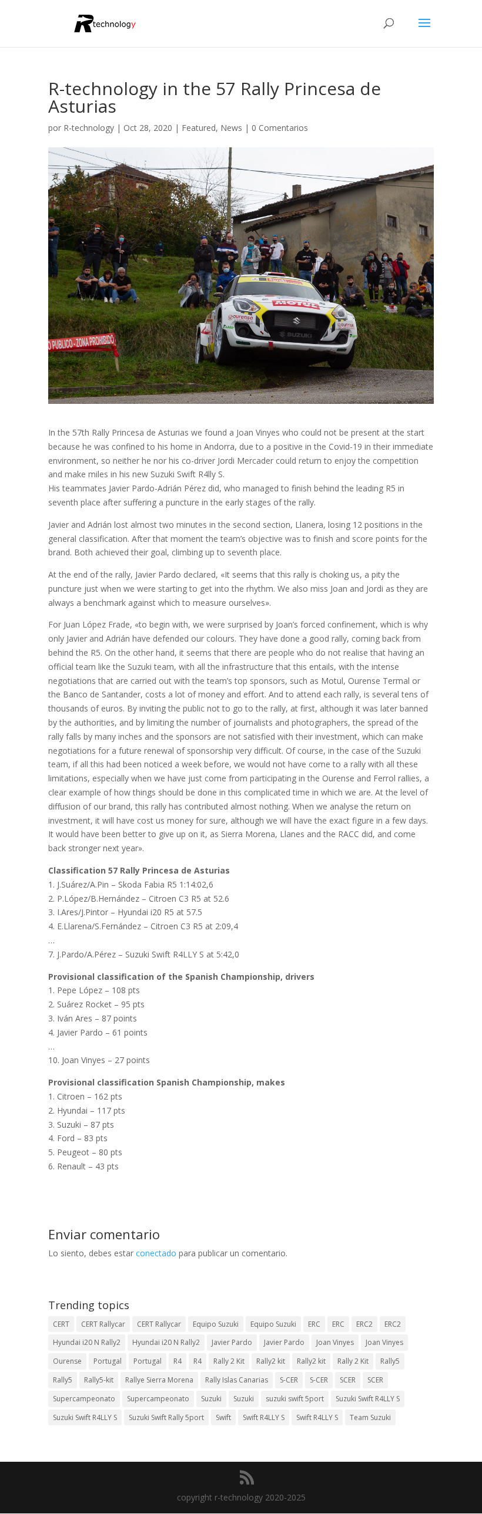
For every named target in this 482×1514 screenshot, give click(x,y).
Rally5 (390, 1361)
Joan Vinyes (335, 1342)
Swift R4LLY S (263, 1417)
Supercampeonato (84, 1399)
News (231, 127)
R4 (177, 1361)
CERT (61, 1324)
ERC (314, 1324)
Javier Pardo (232, 1342)
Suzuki (211, 1399)
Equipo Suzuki (216, 1324)
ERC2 (364, 1324)
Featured (199, 127)
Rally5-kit (98, 1380)
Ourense (67, 1361)
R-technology (88, 127)
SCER (348, 1380)
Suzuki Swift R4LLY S (368, 1399)
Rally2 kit (270, 1361)
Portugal (107, 1361)
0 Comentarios (280, 127)
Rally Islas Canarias (236, 1380)
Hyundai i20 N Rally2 (86, 1342)
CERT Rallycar (103, 1324)
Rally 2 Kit (229, 1361)
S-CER (289, 1380)
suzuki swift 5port (295, 1399)
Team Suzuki (370, 1417)
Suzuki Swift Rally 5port (166, 1417)
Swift (223, 1417)
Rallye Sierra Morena (159, 1380)
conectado (156, 1253)
